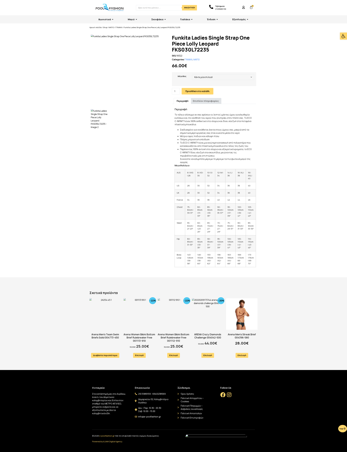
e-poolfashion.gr (106, 436)
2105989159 (220, 9)
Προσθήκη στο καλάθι (197, 91)
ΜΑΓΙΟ (111, 27)
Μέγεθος (182, 76)
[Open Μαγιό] (136, 19)
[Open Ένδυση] (217, 19)
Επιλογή (139, 355)
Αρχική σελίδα (95, 27)
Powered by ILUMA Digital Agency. (107, 441)
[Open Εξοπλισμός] (247, 19)
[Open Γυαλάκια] (192, 19)
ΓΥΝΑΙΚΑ (118, 27)
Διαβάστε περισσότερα (105, 355)
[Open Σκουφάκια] (165, 19)
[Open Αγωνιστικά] (113, 19)
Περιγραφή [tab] (182, 100)
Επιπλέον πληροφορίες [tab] (206, 100)
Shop (105, 27)
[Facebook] (222, 394)
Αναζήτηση (189, 8)
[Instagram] (229, 394)
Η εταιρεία (98, 387)
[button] (343, 36)
